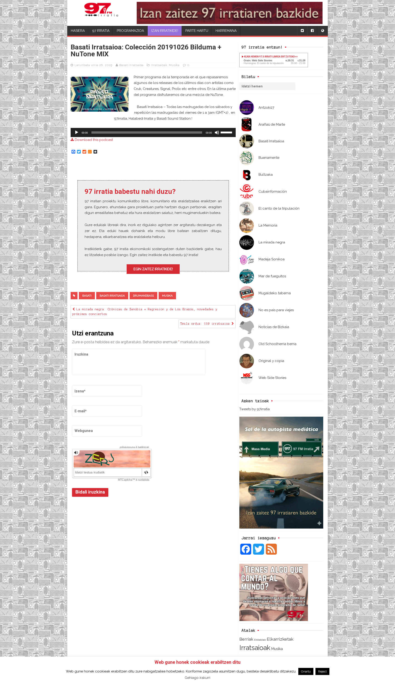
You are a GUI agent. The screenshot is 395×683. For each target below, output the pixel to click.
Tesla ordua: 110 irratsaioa (206, 323)
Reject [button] (322, 671)
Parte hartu (196, 31)
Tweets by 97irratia (254, 409)
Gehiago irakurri (197, 678)
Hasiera (78, 31)
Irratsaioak (254, 648)
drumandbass (143, 295)
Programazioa (130, 31)
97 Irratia (100, 31)
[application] (153, 132)
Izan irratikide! (164, 31)
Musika (277, 648)
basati (86, 295)
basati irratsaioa (112, 295)
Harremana (226, 31)
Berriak (246, 639)
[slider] (227, 132)
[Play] (76, 132)
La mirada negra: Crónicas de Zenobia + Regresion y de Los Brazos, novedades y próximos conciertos (144, 312)
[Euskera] (323, 31)
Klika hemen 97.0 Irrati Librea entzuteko (269, 56)
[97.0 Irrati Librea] (101, 13)
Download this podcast (93, 140)
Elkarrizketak (280, 639)
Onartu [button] (306, 671)
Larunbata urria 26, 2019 (93, 65)
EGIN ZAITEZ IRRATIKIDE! (153, 269)
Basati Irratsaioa (131, 65)
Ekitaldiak (260, 639)
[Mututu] (217, 132)
